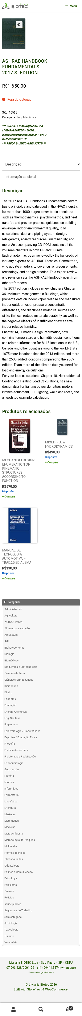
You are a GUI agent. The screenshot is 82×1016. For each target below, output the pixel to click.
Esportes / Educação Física (20, 737)
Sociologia (10, 923)
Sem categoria (13, 916)
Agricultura (10, 615)
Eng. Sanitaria (12, 718)
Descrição (13, 164)
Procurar (41, 1009)
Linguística (10, 801)
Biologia (9, 654)
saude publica (12, 904)
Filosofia (9, 743)
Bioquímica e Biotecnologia (20, 666)
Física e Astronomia (16, 750)
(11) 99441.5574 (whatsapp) (56, 968)
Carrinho (63, 1006)
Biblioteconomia (14, 647)
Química (9, 891)
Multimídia (10, 846)
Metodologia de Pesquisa (19, 839)
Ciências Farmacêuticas (18, 679)
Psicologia (10, 878)
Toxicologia (11, 929)
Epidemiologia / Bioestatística (22, 731)
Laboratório (11, 795)
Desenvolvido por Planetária (41, 972)
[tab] (41, 164)
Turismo (9, 936)
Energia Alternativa (15, 711)
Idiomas (9, 782)
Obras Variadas (13, 859)
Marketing (10, 814)
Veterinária (10, 942)
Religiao (9, 897)
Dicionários (11, 686)
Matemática (11, 820)
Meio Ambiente (13, 833)
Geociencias (12, 769)
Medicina (9, 827)
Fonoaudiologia (13, 763)
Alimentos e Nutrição (17, 628)
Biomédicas (11, 660)
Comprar (10, 496)
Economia (10, 698)
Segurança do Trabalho (18, 910)
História (9, 775)
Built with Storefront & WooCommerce (40, 989)
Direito (8, 692)
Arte (6, 641)
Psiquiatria (10, 884)
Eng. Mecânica (26, 117)
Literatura (10, 807)
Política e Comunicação (18, 872)
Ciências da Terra (14, 673)
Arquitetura (11, 634)
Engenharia (11, 724)
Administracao (13, 609)
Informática (11, 788)
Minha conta (13, 1009)
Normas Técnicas (14, 852)
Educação (10, 705)
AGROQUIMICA (13, 621)
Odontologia (11, 865)
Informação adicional (20, 177)
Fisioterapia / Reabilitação (20, 756)
